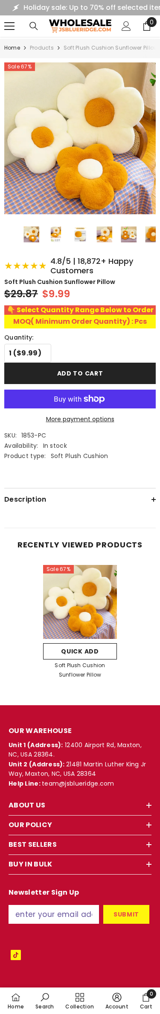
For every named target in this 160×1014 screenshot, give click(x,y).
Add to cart (80, 374)
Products (42, 47)
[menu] (9, 26)
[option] (80, 624)
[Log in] (126, 26)
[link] (45, 1000)
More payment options (80, 419)
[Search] (34, 26)
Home (12, 47)
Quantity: (19, 337)
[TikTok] (15, 955)
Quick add (80, 651)
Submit (126, 914)
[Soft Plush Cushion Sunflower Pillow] (80, 602)
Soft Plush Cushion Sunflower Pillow (80, 670)
